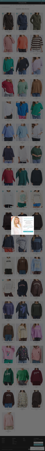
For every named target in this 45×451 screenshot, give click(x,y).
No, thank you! (28, 233)
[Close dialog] (33, 217)
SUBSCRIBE (28, 231)
